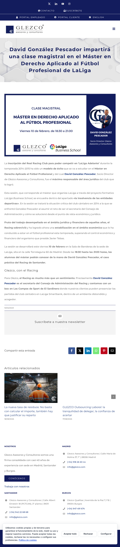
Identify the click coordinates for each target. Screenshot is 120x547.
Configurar (106, 533)
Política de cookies (28, 540)
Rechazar (88, 533)
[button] (6, 397)
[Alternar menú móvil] (114, 28)
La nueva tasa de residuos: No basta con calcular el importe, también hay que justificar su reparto (28, 411)
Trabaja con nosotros (16, 486)
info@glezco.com (76, 467)
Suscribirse (60, 328)
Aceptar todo (70, 533)
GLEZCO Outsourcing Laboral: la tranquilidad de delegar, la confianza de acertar (89, 411)
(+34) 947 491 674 (76, 508)
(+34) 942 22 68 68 (18, 512)
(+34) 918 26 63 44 (76, 462)
